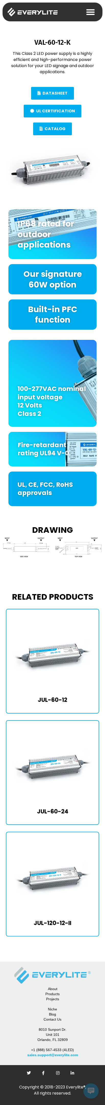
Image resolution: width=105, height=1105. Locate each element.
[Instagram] (60, 1075)
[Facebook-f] (45, 1075)
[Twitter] (31, 1075)
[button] (90, 12)
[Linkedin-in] (74, 1075)
